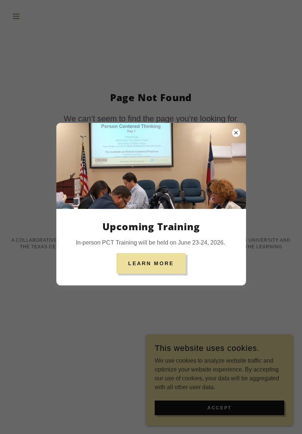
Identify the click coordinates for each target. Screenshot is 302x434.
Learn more (151, 263)
